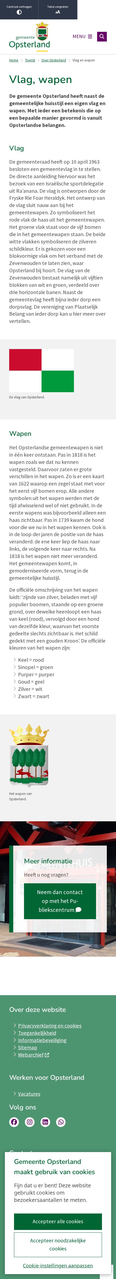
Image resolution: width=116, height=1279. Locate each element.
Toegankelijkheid (37, 1033)
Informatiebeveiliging (42, 1040)
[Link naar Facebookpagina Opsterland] (14, 1122)
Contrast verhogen (19, 7)
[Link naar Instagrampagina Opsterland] (30, 1122)
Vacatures (29, 1094)
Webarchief (31, 1055)
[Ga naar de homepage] (29, 37)
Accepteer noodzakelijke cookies (58, 1244)
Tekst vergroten (57, 7)
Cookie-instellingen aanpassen (58, 1265)
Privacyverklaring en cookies (49, 1025)
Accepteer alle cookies (58, 1221)
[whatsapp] (61, 1122)
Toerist (30, 60)
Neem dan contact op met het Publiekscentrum (60, 900)
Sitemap (27, 1047)
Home (13, 60)
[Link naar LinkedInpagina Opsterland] (45, 1122)
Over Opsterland (54, 60)
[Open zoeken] (102, 37)
